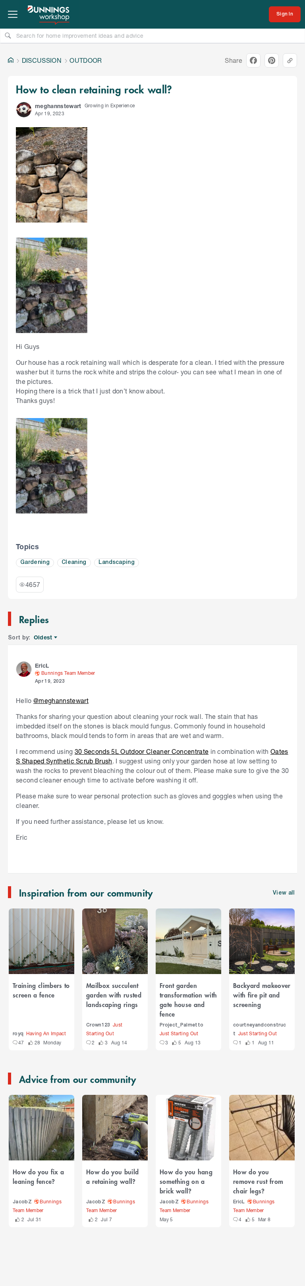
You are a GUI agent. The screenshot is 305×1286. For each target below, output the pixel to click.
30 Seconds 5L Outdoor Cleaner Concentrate (141, 751)
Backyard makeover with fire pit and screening (262, 994)
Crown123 (98, 1025)
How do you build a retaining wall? (112, 1176)
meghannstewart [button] (58, 106)
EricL (239, 1202)
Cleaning (74, 562)
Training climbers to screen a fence (41, 989)
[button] (24, 110)
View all (284, 893)
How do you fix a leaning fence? (38, 1176)
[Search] (8, 35)
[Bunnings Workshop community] (49, 14)
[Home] (11, 60)
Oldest (43, 637)
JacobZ (22, 1202)
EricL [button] (42, 665)
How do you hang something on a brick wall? (186, 1181)
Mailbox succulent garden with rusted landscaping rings (113, 994)
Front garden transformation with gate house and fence (188, 999)
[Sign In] (285, 14)
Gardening (35, 562)
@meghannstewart (61, 700)
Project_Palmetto (181, 1025)
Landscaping (116, 562)
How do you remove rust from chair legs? (258, 1181)
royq (18, 1034)
